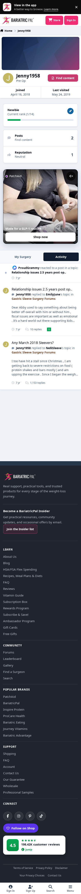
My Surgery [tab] (23, 257)
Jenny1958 (23, 294)
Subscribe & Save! (15, 614)
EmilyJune (53, 294)
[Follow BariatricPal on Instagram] (18, 816)
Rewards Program (16, 608)
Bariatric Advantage (17, 735)
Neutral (20, 156)
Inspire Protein (13, 709)
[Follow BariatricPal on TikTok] (41, 816)
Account (9, 767)
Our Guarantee (14, 779)
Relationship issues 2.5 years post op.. (39, 272)
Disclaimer (61, 868)
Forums (8, 652)
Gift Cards (10, 627)
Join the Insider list (20, 529)
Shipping (9, 753)
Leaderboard (12, 659)
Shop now (40, 237)
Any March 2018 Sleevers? (33, 342)
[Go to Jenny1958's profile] (6, 291)
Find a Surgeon (14, 672)
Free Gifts (10, 634)
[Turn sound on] (71, 176)
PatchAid (9, 696)
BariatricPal (11, 703)
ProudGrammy (28, 268)
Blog (6, 563)
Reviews (9, 589)
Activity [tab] (60, 257)
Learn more (8, 7)
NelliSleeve (53, 348)
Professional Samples (18, 792)
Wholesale (10, 786)
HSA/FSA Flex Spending (20, 569)
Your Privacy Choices (32, 875)
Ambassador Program (19, 621)
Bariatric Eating (14, 722)
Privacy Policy (44, 868)
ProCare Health (14, 716)
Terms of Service (23, 868)
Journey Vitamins (15, 729)
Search (8, 678)
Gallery (8, 665)
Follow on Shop (23, 828)
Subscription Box (15, 602)
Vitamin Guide (13, 595)
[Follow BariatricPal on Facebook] (7, 816)
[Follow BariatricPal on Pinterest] (30, 816)
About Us (9, 556)
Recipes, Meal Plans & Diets (22, 576)
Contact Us (11, 773)
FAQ (6, 582)
